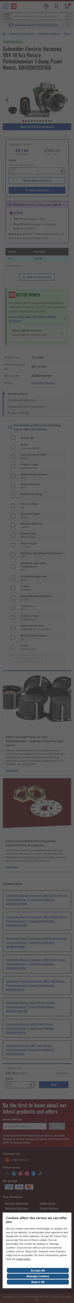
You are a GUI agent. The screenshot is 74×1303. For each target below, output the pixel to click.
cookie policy (23, 1259)
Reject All (38, 1282)
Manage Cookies (38, 1276)
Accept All (38, 1270)
